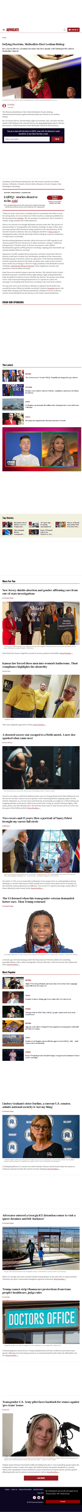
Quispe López (7, 671)
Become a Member (55, 198)
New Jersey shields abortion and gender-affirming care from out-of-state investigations (40, 591)
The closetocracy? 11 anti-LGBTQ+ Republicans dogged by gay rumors (51, 377)
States (27, 402)
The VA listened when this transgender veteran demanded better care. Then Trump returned (38, 900)
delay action (53, 232)
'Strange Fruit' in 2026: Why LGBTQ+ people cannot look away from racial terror (50, 1013)
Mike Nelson (7, 826)
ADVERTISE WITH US (38, 1490)
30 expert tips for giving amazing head (45, 525)
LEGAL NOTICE (41, 1493)
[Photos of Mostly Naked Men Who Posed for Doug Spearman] (61, 524)
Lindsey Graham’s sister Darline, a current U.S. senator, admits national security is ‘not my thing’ (36, 1105)
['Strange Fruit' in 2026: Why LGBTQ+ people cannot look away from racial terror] (13, 1012)
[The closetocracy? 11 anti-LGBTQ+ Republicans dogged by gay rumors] (13, 376)
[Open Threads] (43, 1497)
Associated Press (45, 123)
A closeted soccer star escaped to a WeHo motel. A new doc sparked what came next (39, 736)
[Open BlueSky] (38, 1497)
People (27, 417)
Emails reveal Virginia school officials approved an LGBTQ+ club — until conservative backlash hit (51, 1042)
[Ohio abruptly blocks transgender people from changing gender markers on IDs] (7, 532)
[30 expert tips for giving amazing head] (34, 524)
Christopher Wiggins (9, 598)
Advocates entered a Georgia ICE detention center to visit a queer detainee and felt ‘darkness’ (39, 1217)
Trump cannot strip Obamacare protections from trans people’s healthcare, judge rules (36, 1290)
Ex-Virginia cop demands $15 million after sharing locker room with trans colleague (52, 406)
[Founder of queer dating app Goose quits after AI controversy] (13, 997)
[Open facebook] (34, 1497)
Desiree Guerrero (8, 742)
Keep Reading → (66, 653)
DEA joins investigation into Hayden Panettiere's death (45, 420)
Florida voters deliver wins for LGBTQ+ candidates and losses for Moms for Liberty (52, 392)
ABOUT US (14, 1490)
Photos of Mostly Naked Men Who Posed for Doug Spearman (73, 526)
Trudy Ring (11, 104)
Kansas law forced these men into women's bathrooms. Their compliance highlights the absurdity (40, 665)
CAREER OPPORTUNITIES (25, 1490)
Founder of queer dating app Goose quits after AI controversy (48, 999)
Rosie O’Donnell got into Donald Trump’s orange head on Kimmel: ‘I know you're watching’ (52, 1056)
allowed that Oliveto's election (22, 266)
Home (4, 38)
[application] (41, 449)
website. (20, 218)
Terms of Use (64, 1493)
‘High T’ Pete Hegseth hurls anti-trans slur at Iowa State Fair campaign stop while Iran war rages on (51, 985)
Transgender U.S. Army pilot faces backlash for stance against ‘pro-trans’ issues (40, 1403)
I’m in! (57, 139)
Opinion (27, 1009)
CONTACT (7, 1490)
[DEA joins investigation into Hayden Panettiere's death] (13, 419)
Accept (62, 1501)
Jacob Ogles (7, 1297)
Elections (28, 387)
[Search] (64, 30)
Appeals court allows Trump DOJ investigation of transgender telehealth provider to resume (52, 1028)
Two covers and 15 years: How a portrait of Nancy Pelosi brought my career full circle (37, 819)
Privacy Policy (51, 1493)
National (28, 374)
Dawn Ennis (6, 1410)
